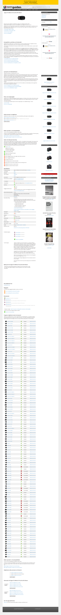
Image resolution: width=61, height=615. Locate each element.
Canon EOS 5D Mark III (10, 394)
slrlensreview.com (8, 304)
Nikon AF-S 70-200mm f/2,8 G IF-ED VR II (16, 591)
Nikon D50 (8, 496)
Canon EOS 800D (10, 430)
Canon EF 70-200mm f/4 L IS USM (15, 582)
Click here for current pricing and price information (21, 227)
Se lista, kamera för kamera (18, 207)
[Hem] (12, 8)
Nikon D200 (9, 451)
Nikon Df (8, 556)
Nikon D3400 (9, 477)
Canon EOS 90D (9, 436)
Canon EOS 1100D (10, 327)
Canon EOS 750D (10, 419)
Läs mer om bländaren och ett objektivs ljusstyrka (11, 85)
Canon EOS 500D (10, 383)
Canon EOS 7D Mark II (10, 428)
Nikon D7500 (9, 537)
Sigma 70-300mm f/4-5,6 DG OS (16, 575)
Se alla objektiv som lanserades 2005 (9, 30)
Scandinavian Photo (7, 285)
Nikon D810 (9, 548)
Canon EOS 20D (9, 362)
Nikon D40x (9, 490)
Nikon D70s (9, 528)
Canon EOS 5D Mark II (10, 392)
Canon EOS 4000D (10, 374)
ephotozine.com (8, 299)
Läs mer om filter (6, 102)
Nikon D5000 (9, 501)
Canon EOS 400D (10, 377)
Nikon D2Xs (9, 460)
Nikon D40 (8, 488)
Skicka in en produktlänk (19, 239)
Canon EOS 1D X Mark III (11, 349)
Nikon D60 (8, 516)
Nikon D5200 (9, 505)
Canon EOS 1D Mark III (10, 338)
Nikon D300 (9, 464)
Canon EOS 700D (10, 415)
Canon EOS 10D (9, 325)
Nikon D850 (9, 552)
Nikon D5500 (9, 509)
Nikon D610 (9, 520)
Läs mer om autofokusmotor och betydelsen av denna (12, 62)
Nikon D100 (9, 445)
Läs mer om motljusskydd (8, 104)
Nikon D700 (9, 524)
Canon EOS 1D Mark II (10, 336)
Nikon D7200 (9, 533)
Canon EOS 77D (9, 424)
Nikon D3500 (9, 479)
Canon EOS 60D (9, 404)
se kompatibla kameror (19, 178)
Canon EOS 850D (10, 434)
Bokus (53, 199)
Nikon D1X (8, 449)
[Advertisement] (21, 37)
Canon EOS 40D (9, 379)
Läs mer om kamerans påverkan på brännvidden (11, 61)
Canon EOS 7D (9, 426)
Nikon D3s (8, 481)
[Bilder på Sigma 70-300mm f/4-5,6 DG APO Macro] (21, 20)
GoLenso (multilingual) (33, 2)
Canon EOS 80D (9, 432)
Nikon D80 (8, 541)
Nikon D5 (8, 494)
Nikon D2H (9, 454)
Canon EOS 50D (9, 385)
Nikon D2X (8, 458)
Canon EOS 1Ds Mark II (10, 353)
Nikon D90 (8, 554)
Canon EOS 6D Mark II (10, 413)
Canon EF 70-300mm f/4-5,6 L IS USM (15, 585)
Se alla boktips (49, 247)
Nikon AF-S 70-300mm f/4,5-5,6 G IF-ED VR (16, 593)
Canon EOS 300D (10, 368)
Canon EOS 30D (9, 370)
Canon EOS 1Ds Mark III (11, 355)
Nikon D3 (8, 462)
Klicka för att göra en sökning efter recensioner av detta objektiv (20, 309)
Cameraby (26, 2)
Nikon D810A (9, 550)
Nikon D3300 (9, 475)
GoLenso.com (44, 16)
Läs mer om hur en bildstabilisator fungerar (10, 87)
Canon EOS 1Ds (9, 351)
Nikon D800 (9, 543)
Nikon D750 (9, 535)
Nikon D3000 (9, 466)
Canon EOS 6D (9, 411)
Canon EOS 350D (10, 372)
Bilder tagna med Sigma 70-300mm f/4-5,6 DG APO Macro (13, 137)
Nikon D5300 (9, 507)
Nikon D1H (9, 447)
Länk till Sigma (18, 232)
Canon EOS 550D (10, 387)
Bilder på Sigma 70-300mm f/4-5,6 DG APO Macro (11, 135)
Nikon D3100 (9, 471)
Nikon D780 (9, 539)
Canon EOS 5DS (9, 398)
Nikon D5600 (9, 511)
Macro (15, 175)
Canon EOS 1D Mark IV (10, 342)
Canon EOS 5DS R (10, 400)
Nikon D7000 (9, 526)
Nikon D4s (8, 492)
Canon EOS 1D (9, 334)
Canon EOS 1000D (10, 321)
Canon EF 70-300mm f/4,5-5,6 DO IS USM (16, 586)
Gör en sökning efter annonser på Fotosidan (12, 291)
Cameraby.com (44, 15)
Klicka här (5, 602)
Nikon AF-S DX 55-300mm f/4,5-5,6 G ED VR (16, 594)
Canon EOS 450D (10, 381)
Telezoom (15, 174)
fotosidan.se (8, 298)
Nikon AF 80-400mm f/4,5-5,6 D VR (15, 590)
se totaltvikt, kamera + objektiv (20, 224)
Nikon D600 (9, 518)
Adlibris (50, 199)
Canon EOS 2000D (10, 357)
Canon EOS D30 (9, 439)
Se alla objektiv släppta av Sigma (9, 29)
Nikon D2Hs (9, 456)
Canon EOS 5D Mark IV (10, 396)
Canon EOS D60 (9, 441)
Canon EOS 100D (10, 323)
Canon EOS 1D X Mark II (11, 347)
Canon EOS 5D (9, 389)
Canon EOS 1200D (10, 330)
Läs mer (15, 196)
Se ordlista (28, 170)
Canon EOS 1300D (10, 332)
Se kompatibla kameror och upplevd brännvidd (11, 58)
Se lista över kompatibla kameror (19, 190)
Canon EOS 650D (10, 409)
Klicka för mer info (33, 321)
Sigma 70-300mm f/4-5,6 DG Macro (9, 117)
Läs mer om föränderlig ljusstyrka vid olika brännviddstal (12, 86)
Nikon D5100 (9, 503)
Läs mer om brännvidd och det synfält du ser (11, 60)
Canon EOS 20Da (10, 364)
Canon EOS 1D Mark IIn (10, 340)
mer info (8, 146)
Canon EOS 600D (10, 402)
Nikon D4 (8, 486)
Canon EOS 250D (10, 366)
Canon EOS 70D (9, 417)
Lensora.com (44, 17)
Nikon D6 (8, 513)
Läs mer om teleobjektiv (7, 33)
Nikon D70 (8, 522)
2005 (14, 171)
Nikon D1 (8, 443)
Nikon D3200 (9, 473)
